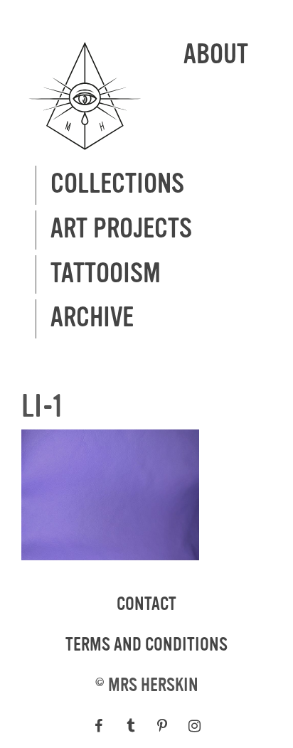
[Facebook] (98, 726)
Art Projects (121, 229)
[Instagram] (194, 726)
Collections (117, 184)
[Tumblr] (130, 726)
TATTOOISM (105, 274)
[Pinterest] (162, 726)
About (215, 55)
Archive (92, 318)
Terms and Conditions (146, 645)
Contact (146, 604)
